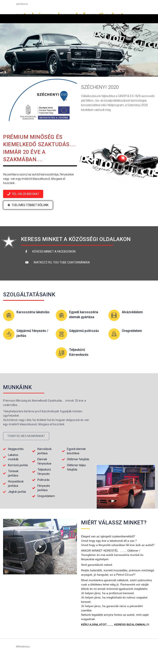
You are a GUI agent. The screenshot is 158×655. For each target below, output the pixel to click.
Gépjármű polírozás (84, 331)
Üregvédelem (132, 331)
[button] (23, 194)
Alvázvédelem (132, 312)
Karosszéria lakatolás (33, 312)
